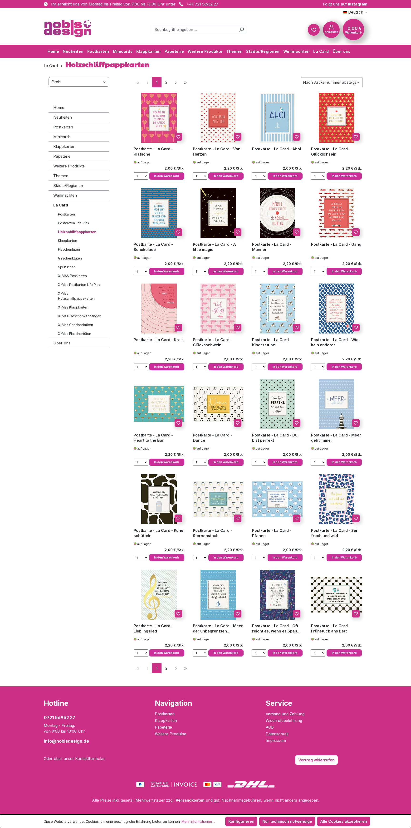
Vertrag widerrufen (316, 760)
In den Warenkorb (166, 176)
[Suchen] (241, 29)
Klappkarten (64, 146)
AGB (270, 727)
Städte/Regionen (68, 185)
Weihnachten (65, 195)
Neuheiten (62, 117)
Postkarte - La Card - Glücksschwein (212, 342)
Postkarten (63, 127)
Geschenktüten (70, 258)
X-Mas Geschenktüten (75, 325)
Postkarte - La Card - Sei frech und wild (334, 533)
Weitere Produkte (69, 166)
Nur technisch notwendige (287, 821)
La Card (60, 205)
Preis (56, 81)
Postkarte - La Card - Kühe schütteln (158, 533)
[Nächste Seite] (176, 82)
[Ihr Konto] (331, 29)
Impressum (276, 740)
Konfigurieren (241, 821)
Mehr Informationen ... (198, 821)
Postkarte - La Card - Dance (212, 438)
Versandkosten (190, 800)
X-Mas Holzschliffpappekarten (76, 295)
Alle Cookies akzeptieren (343, 821)
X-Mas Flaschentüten (74, 334)
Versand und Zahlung (285, 713)
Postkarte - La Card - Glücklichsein (330, 152)
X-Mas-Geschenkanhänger (79, 316)
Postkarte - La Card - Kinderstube (271, 342)
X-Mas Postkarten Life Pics (79, 285)
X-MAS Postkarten (72, 276)
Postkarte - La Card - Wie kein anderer (334, 342)
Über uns (61, 343)
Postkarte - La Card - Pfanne (271, 533)
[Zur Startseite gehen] (67, 28)
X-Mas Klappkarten (73, 307)
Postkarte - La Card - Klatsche (153, 152)
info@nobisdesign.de (66, 741)
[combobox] (194, 29)
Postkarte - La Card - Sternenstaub (212, 533)
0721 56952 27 (59, 717)
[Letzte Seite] (185, 82)
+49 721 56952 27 (202, 4)
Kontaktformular (90, 758)
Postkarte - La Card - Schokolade (153, 247)
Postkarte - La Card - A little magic (214, 247)
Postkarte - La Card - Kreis (159, 339)
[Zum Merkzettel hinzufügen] (178, 137)
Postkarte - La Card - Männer (271, 247)
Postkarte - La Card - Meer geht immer (336, 438)
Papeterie (61, 156)
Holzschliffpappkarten (77, 232)
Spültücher (66, 267)
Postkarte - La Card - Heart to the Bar (153, 438)
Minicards (62, 136)
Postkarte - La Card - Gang (336, 244)
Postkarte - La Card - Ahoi (276, 149)
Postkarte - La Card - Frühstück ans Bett (330, 628)
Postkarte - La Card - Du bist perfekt (275, 438)
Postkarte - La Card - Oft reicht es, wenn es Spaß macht (275, 628)
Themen (60, 175)
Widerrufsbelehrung (284, 720)
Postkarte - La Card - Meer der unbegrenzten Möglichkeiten (218, 628)
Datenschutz (277, 733)
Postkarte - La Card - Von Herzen (216, 152)
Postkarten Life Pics (73, 223)
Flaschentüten (69, 249)
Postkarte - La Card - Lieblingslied (153, 628)
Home (58, 107)
